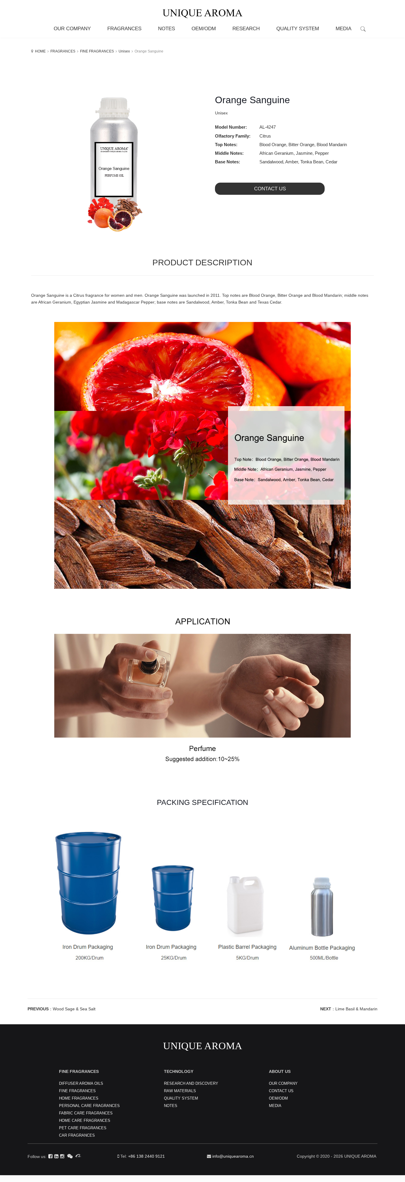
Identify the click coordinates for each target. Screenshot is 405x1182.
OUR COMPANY (283, 1083)
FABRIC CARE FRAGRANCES (86, 1113)
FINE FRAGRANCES (97, 51)
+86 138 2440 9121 (146, 1156)
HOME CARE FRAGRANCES (84, 1120)
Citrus (265, 135)
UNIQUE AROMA (202, 1045)
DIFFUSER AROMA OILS (81, 1083)
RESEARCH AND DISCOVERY (191, 1083)
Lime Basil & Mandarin (356, 1008)
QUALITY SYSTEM (181, 1098)
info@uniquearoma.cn (233, 1156)
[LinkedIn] (56, 1156)
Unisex (124, 51)
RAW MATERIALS (180, 1091)
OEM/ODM (278, 1098)
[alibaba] (78, 1156)
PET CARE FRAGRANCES (82, 1128)
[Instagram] (62, 1156)
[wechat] (70, 1156)
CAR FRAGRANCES (77, 1135)
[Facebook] (50, 1156)
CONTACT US (270, 189)
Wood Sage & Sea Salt (74, 1008)
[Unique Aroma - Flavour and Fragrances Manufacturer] (202, 10)
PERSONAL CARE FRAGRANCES (89, 1105)
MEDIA (275, 1105)
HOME (40, 51)
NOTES (170, 1105)
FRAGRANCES (62, 51)
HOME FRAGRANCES (78, 1098)
